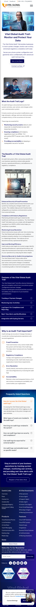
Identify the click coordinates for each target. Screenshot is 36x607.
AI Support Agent (24, 499)
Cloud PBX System (24, 522)
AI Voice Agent (23, 496)
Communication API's (8, 530)
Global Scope (23, 525)
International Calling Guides (8, 508)
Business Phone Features (26, 530)
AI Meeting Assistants (25, 535)
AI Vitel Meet (5, 525)
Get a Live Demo (17, 61)
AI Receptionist (23, 494)
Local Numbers (6, 522)
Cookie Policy (19, 596)
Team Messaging (7, 527)
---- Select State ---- (13, 544)
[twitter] (10, 563)
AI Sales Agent (23, 501)
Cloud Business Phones (8, 519)
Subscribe (30, 556)
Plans (3, 496)
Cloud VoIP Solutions (25, 519)
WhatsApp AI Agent (25, 509)
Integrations (22, 527)
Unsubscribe (5, 501)
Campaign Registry (7, 504)
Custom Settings (12, 600)
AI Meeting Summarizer (26, 512)
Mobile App (5, 535)
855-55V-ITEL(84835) (25, 1)
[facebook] (14, 563)
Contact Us (5, 499)
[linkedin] (21, 563)
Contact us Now (17, 66)
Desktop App (5, 533)
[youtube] (18, 563)
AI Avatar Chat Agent (25, 504)
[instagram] (25, 563)
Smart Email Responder (26, 507)
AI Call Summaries (24, 533)
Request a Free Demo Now (18, 480)
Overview (5, 494)
